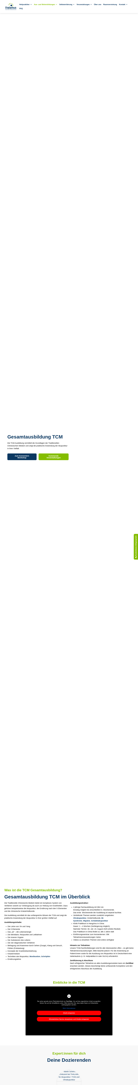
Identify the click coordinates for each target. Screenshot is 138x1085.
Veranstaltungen (83, 4)
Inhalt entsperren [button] (69, 1013)
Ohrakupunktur (79, 918)
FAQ (21, 8)
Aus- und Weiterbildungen (44, 4)
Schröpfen (45, 956)
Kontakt (122, 4)
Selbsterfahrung (65, 4)
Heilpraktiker (24, 4)
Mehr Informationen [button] (69, 1008)
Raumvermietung (110, 4)
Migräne (86, 921)
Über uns (97, 4)
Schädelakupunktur (99, 921)
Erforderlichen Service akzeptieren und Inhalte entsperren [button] (69, 1019)
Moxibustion (34, 956)
